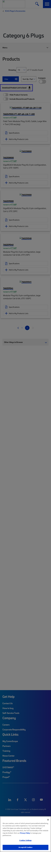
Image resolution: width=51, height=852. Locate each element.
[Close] (48, 819)
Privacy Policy (25, 833)
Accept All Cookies (25, 847)
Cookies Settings (25, 840)
